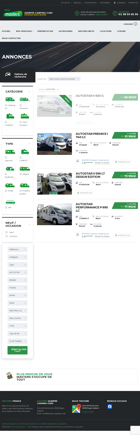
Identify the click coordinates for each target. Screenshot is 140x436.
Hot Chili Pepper (18, 426)
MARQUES (77, 3)
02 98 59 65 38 (128, 14)
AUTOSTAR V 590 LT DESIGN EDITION (90, 175)
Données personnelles (27, 423)
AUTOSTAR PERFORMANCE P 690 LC (92, 207)
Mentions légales (9, 423)
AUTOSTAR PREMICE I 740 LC (92, 135)
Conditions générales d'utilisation (53, 423)
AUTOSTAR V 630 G (90, 95)
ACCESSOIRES (65, 31)
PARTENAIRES (105, 3)
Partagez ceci (86, 122)
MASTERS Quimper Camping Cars (95, 160)
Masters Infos (86, 31)
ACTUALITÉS (65, 3)
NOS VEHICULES (24, 31)
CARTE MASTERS (90, 3)
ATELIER (121, 31)
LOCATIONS (106, 31)
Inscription (133, 3)
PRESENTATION (45, 31)
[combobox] (17, 249)
